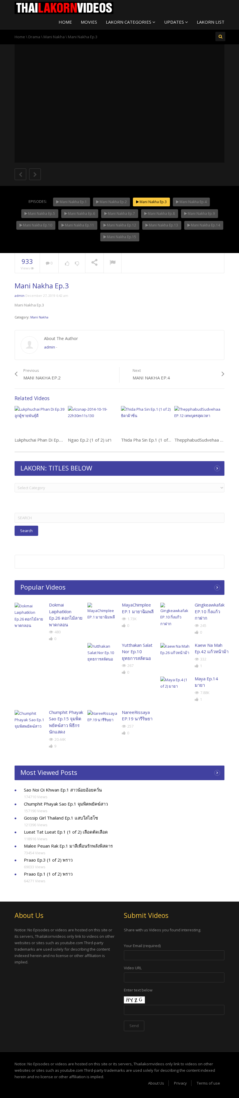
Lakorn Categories (129, 22)
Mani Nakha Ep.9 (201, 213)
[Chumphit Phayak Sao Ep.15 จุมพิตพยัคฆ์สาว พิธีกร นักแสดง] (30, 719)
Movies (89, 22)
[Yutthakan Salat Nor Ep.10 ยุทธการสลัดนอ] (102, 652)
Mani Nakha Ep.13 (163, 225)
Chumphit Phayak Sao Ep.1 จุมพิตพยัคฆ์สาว (66, 804)
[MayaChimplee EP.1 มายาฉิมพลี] (102, 611)
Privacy (180, 1083)
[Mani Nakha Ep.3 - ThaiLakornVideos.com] (64, 7)
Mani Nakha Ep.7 (121, 213)
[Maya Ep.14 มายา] (175, 683)
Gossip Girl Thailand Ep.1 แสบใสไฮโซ (61, 818)
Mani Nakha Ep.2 (113, 201)
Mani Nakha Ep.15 (121, 236)
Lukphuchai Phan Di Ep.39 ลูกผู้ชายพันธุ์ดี (54, 440)
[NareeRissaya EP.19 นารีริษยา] (102, 716)
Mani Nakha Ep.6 (81, 213)
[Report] (112, 263)
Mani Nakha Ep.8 (161, 213)
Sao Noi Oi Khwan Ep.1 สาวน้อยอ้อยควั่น (63, 790)
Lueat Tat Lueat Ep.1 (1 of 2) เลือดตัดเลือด (66, 832)
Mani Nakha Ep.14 (205, 225)
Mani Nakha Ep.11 (79, 225)
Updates (174, 22)
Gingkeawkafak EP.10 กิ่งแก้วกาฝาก (209, 611)
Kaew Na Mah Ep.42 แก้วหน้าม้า (212, 648)
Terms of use (208, 1083)
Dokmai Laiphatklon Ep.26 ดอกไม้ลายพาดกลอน (65, 615)
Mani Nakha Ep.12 (121, 225)
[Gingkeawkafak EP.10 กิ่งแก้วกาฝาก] (175, 615)
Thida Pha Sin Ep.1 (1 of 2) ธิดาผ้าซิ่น (157, 440)
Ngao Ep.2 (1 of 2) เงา (89, 440)
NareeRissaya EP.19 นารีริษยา (137, 715)
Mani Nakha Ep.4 (193, 201)
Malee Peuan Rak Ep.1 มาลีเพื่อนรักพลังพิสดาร (68, 846)
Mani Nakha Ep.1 (73, 201)
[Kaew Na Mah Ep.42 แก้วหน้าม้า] (175, 649)
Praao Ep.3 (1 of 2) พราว (48, 860)
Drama (34, 36)
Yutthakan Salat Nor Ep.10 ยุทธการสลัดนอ (137, 651)
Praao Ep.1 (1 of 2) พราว (48, 874)
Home (65, 22)
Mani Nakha (54, 36)
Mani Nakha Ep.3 (153, 201)
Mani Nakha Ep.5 (41, 213)
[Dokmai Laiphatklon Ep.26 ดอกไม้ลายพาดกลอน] (30, 615)
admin (19, 295)
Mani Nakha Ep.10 (37, 225)
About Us (156, 1083)
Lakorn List (210, 22)
